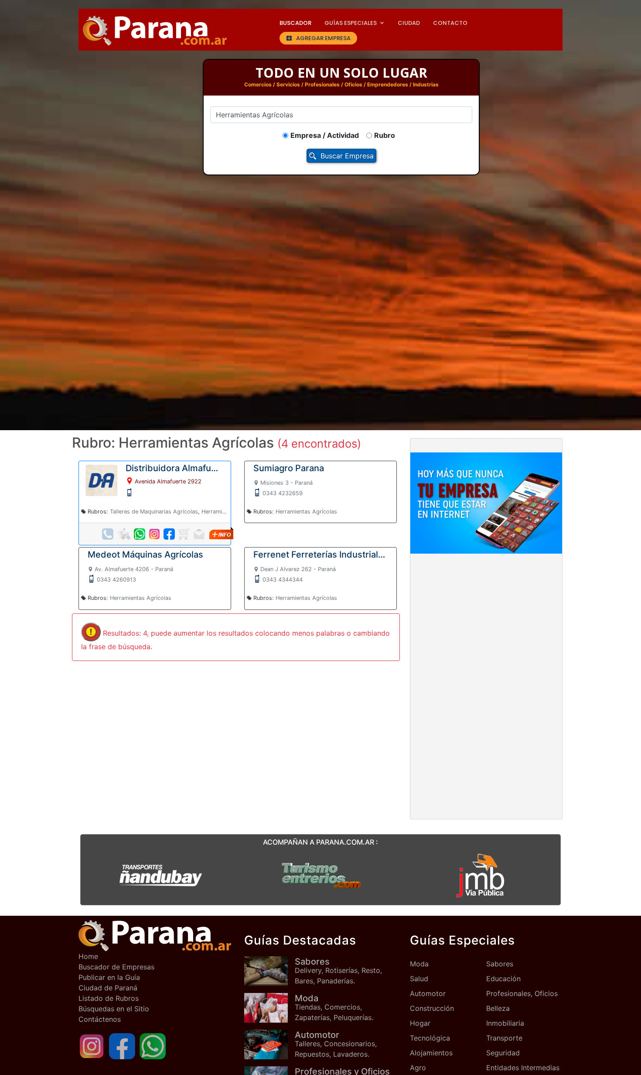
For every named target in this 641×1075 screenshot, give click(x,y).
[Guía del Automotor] (269, 1044)
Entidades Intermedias (522, 1067)
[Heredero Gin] (320, 874)
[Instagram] (91, 1045)
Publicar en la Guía (109, 977)
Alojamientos (431, 1052)
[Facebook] (122, 1045)
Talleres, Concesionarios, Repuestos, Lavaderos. (336, 1044)
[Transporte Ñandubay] (160, 874)
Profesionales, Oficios (522, 993)
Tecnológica (430, 1038)
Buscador (295, 23)
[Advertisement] (486, 625)
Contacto (450, 23)
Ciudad (409, 23)
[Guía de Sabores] (269, 971)
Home (88, 956)
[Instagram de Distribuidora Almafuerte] (154, 534)
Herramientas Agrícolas (306, 511)
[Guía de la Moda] (269, 1007)
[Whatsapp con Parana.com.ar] (153, 1045)
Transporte (504, 1038)
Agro (418, 1067)
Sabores (499, 963)
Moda (419, 963)
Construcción (432, 1008)
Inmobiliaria (505, 1023)
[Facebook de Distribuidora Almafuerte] (169, 534)
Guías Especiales (350, 23)
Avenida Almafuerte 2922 (168, 481)
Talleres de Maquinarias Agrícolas (154, 511)
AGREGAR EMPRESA (323, 38)
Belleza (498, 1008)
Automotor (428, 993)
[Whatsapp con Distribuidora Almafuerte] (139, 534)
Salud (419, 978)
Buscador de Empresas (116, 966)
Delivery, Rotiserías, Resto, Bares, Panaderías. (338, 970)
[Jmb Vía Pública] (480, 874)
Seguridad (503, 1052)
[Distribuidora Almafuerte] (101, 480)
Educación (503, 978)
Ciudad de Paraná (107, 987)
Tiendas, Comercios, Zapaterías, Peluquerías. (334, 1007)
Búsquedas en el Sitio (113, 1008)
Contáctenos (99, 1019)
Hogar (420, 1023)
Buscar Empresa (347, 155)
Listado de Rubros (108, 998)
